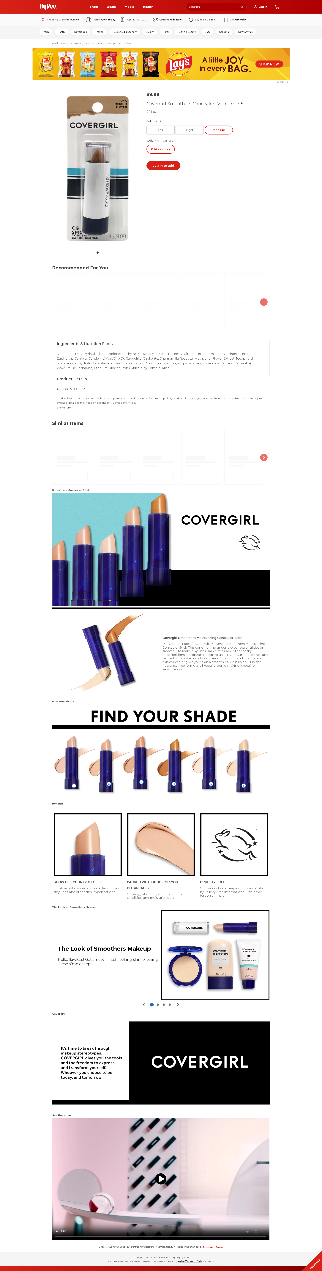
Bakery (150, 32)
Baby (207, 32)
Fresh (45, 32)
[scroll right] (264, 302)
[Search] (242, 7)
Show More (64, 407)
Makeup (91, 43)
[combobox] (216, 7)
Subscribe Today (212, 1247)
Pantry (61, 32)
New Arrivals (245, 32)
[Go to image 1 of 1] (97, 252)
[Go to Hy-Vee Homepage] (48, 7)
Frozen (100, 32)
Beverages (80, 32)
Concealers (124, 43)
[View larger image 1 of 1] (97, 168)
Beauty (78, 43)
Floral (166, 32)
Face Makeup (106, 43)
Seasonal (224, 32)
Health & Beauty (187, 32)
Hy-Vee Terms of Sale (189, 1261)
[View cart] (277, 7)
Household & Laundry (125, 32)
